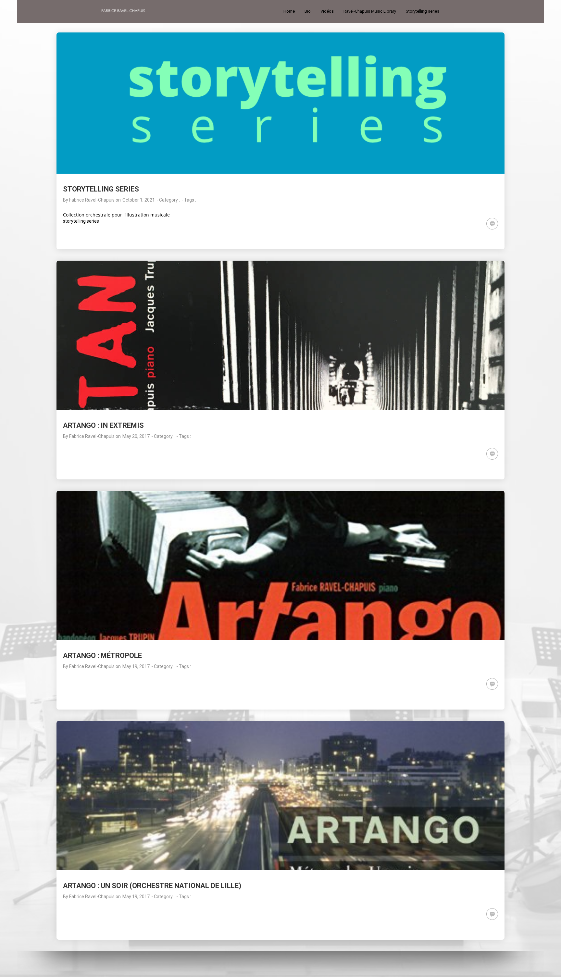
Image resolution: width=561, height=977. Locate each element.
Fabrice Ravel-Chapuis (92, 200)
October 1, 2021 (138, 200)
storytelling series (81, 221)
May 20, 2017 (136, 436)
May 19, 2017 (136, 666)
